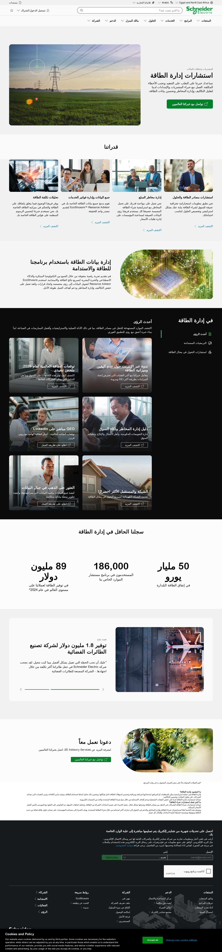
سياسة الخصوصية (124, 845)
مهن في (126, 898)
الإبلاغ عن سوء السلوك (119, 907)
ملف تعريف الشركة (120, 903)
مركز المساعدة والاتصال (159, 898)
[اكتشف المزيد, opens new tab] (203, 226)
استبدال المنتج (206, 912)
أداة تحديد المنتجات (204, 907)
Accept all (152, 940)
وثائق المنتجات (206, 898)
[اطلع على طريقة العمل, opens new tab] (56, 445)
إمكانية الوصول (123, 912)
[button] (91, 759)
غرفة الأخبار (124, 916)
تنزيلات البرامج (206, 903)
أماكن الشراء (165, 907)
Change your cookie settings (181, 940)
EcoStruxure (82, 898)
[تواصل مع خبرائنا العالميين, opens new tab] (190, 104)
